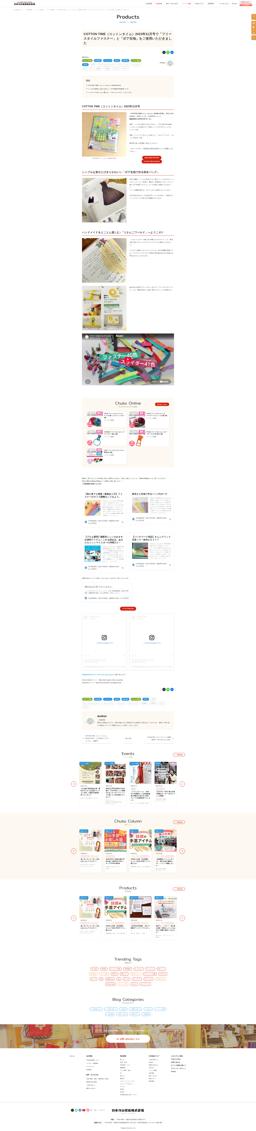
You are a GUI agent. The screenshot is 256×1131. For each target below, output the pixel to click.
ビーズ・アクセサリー (126, 1084)
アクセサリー (102, 1110)
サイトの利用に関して (178, 1065)
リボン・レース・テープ (127, 1081)
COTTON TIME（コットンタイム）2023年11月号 (104, 85)
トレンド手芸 (124, 984)
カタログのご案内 (177, 1056)
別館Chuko (110, 979)
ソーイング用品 (115, 969)
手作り (115, 974)
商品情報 (159, 3)
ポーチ (125, 68)
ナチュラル (149, 979)
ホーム (72, 1056)
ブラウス (163, 974)
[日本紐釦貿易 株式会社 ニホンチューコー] (24, 3)
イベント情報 (186, 3)
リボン (135, 984)
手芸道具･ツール (125, 1065)
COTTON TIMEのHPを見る (152, 161)
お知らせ (149, 1009)
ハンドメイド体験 (150, 974)
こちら (152, 143)
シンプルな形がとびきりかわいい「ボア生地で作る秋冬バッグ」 (109, 89)
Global (235, 3)
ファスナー (107, 60)
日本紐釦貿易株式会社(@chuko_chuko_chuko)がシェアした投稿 (104, 666)
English (124, 1009)
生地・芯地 (123, 1062)
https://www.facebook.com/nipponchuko (109, 682)
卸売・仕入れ (122, 1014)
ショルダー (139, 969)
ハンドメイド (88, 68)
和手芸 (122, 1089)
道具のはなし (136, 974)
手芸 (93, 64)
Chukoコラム (199, 3)
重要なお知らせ (136, 1009)
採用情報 (211, 3)
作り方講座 (104, 974)
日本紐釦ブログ (96, 1009)
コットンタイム (124, 64)
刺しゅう (124, 974)
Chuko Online (163, 404)
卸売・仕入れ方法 (172, 3)
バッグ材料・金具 (125, 1070)
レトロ (127, 979)
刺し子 (122, 1059)
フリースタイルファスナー (107, 64)
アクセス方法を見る (128, 608)
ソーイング (150, 969)
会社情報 (149, 3)
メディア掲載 (87, 60)
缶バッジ (161, 969)
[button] (181, 784)
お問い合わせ (225, 3)
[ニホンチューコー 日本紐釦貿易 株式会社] (128, 1111)
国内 (91, 1110)
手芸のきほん (161, 979)
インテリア (137, 979)
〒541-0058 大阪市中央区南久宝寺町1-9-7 (130, 1119)
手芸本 (85, 64)
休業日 (104, 969)
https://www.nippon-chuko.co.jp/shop (111, 680)
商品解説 (93, 974)
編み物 (122, 1078)
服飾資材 (133, 22)
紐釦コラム (135, 1014)
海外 (95, 1110)
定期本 (117, 60)
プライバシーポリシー (178, 1068)
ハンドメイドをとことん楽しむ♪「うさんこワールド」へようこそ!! (110, 92)
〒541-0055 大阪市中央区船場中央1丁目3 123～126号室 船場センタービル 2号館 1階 (133, 1122)
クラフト (122, 1086)
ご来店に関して (111, 1009)
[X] (164, 53)
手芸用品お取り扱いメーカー (128, 1094)
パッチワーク (146, 984)
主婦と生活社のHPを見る (151, 157)
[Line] (168, 53)
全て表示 (94, 969)
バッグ (116, 68)
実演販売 (128, 969)
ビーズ (94, 979)
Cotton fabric (111, 984)
